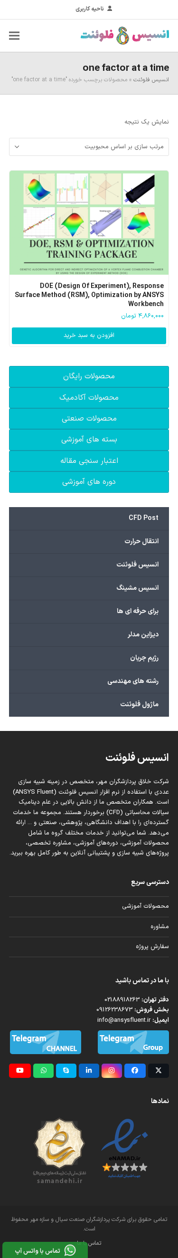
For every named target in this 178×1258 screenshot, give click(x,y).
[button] (14, 35)
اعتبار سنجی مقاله (89, 461)
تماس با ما (89, 1243)
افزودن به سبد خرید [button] (89, 335)
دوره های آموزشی (89, 482)
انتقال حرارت (141, 542)
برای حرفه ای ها (138, 611)
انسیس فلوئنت (151, 80)
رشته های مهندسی (133, 681)
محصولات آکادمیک (89, 397)
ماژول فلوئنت (139, 705)
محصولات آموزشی (145, 906)
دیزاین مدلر (143, 635)
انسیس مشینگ (137, 588)
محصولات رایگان (89, 376)
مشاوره (159, 926)
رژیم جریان (144, 658)
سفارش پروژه (152, 946)
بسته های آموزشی (89, 439)
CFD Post (144, 518)
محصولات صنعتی (89, 418)
